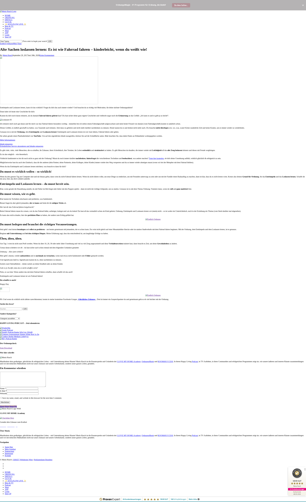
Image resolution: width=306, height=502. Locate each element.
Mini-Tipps (17, 44)
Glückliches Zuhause (86, 299)
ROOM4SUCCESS (165, 361)
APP (6, 489)
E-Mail (3, 391)
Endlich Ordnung (6, 44)
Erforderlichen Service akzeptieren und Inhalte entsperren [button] (21, 146)
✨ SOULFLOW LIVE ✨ (15, 481)
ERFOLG (8, 476)
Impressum (9, 453)
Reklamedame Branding (43, 460)
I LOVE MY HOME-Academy (129, 361)
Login (7, 492)
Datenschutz (9, 451)
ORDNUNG (10, 474)
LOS (49, 41)
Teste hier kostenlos (156, 158)
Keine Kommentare (46, 55)
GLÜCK (8, 479)
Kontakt (8, 456)
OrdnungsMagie (148, 361)
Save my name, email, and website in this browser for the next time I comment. (32, 398)
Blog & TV (9, 483)
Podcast (195, 361)
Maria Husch (8, 55)
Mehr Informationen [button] (7, 140)
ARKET (16, 460)
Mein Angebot (10, 449)
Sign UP (8, 494)
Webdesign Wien (26, 460)
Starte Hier (9, 447)
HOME (8, 472)
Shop (7, 487)
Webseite (3, 393)
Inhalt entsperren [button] (6, 144)
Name (3, 388)
